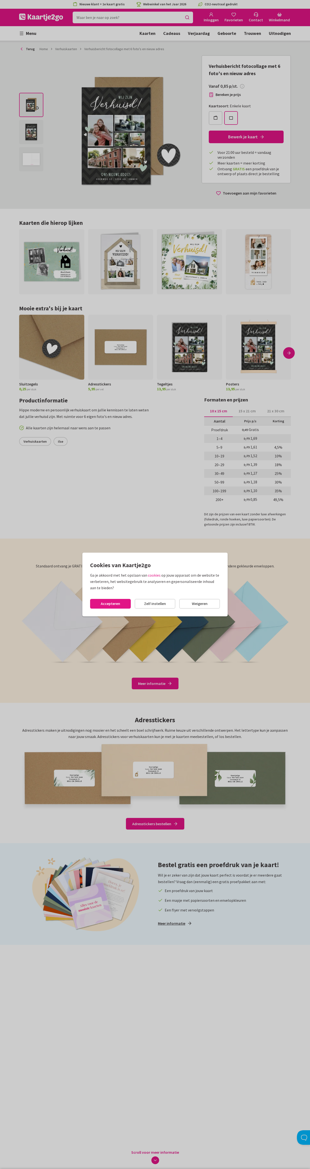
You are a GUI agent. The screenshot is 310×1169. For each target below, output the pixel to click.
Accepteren (110, 603)
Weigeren (200, 603)
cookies (154, 575)
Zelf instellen (155, 603)
